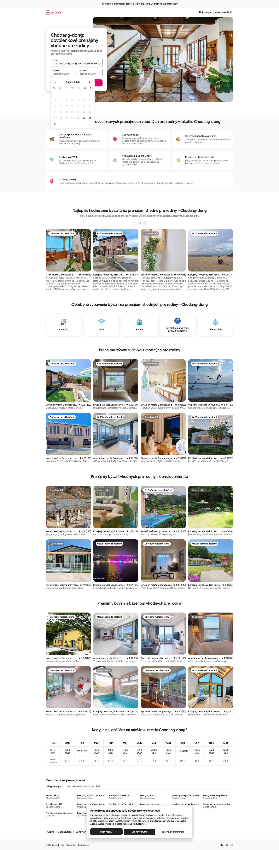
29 (84, 118)
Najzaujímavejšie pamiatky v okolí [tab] (83, 786)
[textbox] (63, 74)
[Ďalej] (145, 223)
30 (89, 118)
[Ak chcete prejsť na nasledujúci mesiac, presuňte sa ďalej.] (89, 82)
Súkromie (70, 845)
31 (55, 124)
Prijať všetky (106, 831)
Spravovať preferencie (173, 831)
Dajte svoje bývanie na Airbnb (215, 12)
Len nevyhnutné (139, 831)
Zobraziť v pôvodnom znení (164, 3)
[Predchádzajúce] (134, 223)
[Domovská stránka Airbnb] (53, 12)
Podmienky (83, 845)
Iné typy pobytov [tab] (54, 786)
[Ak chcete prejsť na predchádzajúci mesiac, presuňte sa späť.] (56, 82)
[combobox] (76, 63)
